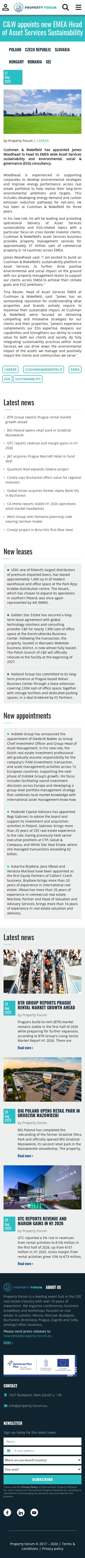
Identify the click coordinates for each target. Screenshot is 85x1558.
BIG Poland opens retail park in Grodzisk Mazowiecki (49, 1113)
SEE (48, 63)
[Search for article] (65, 8)
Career (43, 140)
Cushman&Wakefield (43, 369)
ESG (7, 379)
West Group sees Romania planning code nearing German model (38, 519)
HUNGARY (16, 63)
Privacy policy (52, 1548)
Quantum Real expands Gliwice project (38, 469)
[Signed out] (5, 9)
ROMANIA (35, 63)
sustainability (28, 379)
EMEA (75, 369)
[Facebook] (7, 1512)
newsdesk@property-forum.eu (28, 1336)
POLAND (15, 50)
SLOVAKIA (62, 50)
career (10, 369)
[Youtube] (34, 1512)
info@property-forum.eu (28, 1405)
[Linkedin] (21, 1512)
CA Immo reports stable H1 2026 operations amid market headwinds (40, 506)
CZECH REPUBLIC (38, 50)
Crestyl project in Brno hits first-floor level (40, 529)
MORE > (8, 1342)
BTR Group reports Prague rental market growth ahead (46, 1005)
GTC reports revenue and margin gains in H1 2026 (42, 1220)
